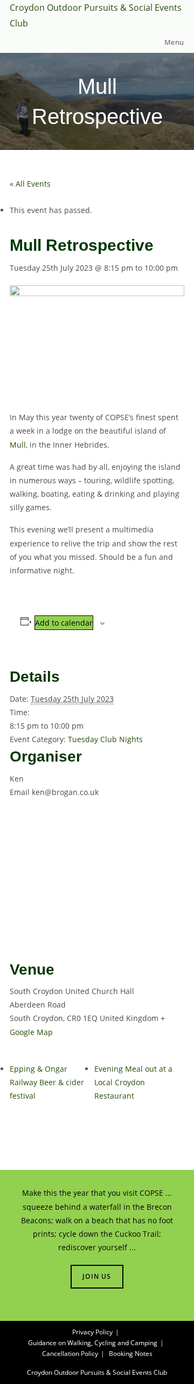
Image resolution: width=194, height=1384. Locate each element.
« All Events (30, 184)
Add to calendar (64, 623)
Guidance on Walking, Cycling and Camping (92, 1342)
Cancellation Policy (70, 1353)
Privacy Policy (92, 1332)
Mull (18, 445)
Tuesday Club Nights (105, 739)
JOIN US (96, 1276)
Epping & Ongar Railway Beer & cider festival (47, 1082)
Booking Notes (131, 1353)
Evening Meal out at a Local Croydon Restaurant (133, 1082)
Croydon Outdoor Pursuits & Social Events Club (97, 1372)
